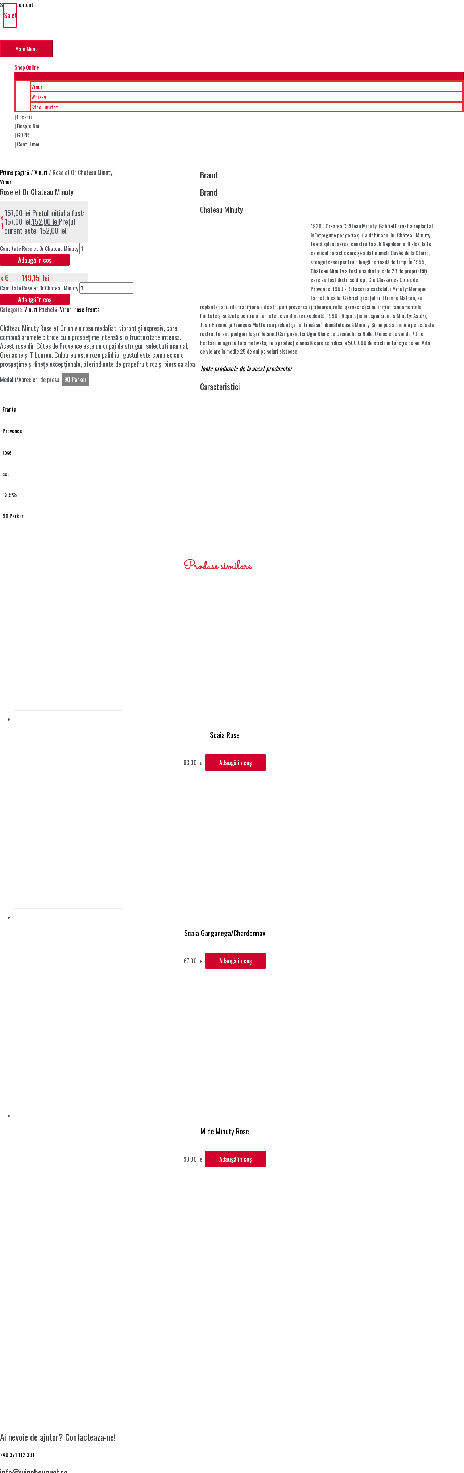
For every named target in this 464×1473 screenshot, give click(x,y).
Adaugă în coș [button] (235, 762)
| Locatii (23, 117)
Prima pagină (14, 172)
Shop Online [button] (26, 67)
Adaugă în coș (34, 260)
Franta (9, 409)
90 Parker (13, 516)
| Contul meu (27, 144)
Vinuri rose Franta (80, 309)
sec (6, 473)
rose (7, 452)
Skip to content (16, 4)
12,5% (10, 494)
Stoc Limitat (44, 107)
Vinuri (37, 87)
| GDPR (21, 135)
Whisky (38, 97)
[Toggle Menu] (239, 76)
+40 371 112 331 (17, 1455)
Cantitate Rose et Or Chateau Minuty (39, 248)
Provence (12, 431)
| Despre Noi (27, 126)
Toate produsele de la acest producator (246, 368)
